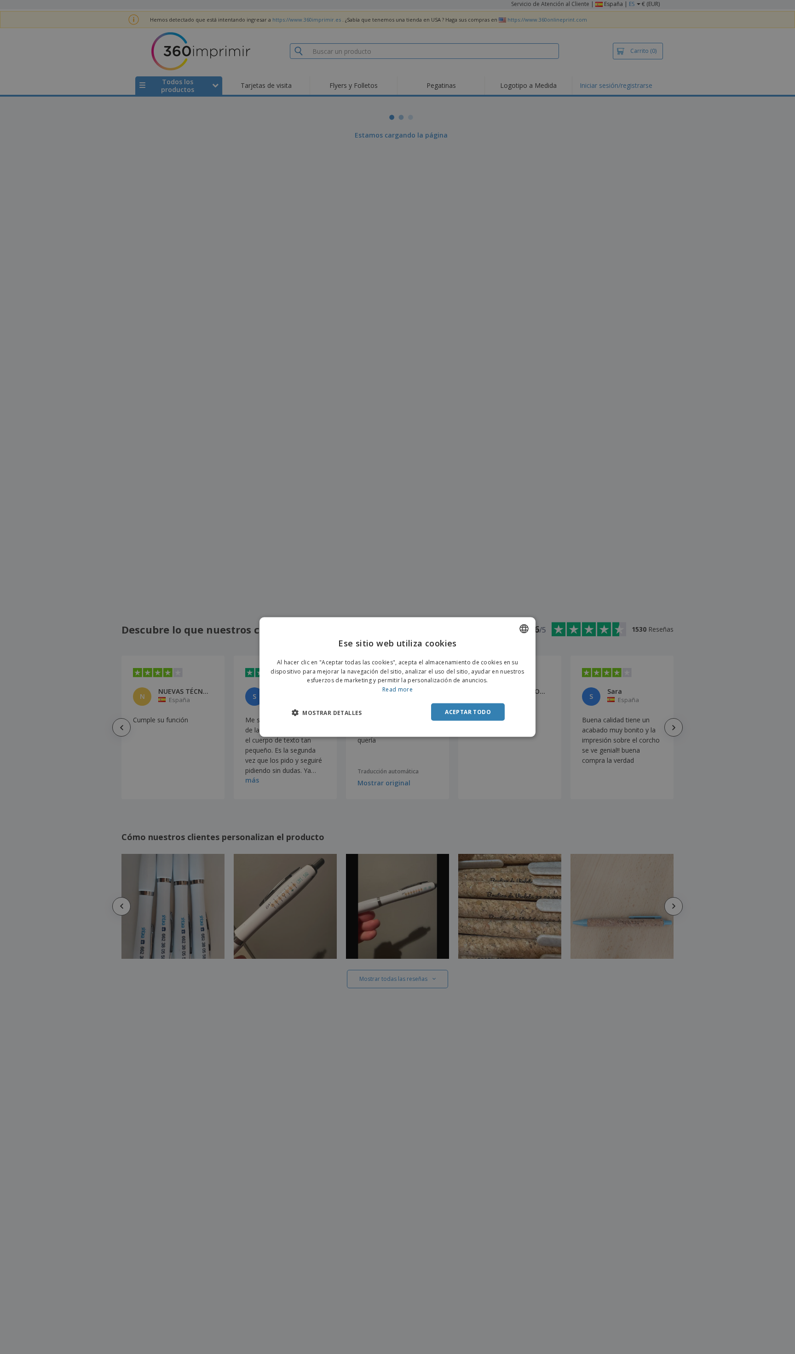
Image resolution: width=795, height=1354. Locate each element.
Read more (397, 689)
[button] (327, 712)
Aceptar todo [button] (468, 712)
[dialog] (397, 677)
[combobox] (524, 628)
